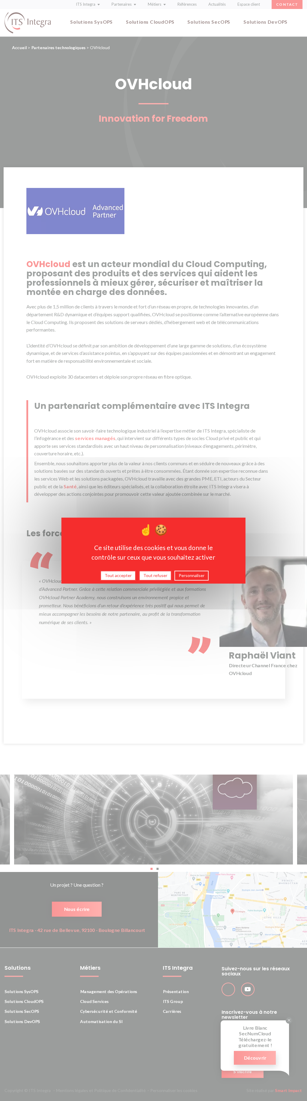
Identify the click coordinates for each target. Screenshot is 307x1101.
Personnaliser (191, 575)
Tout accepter (118, 575)
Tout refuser (155, 575)
